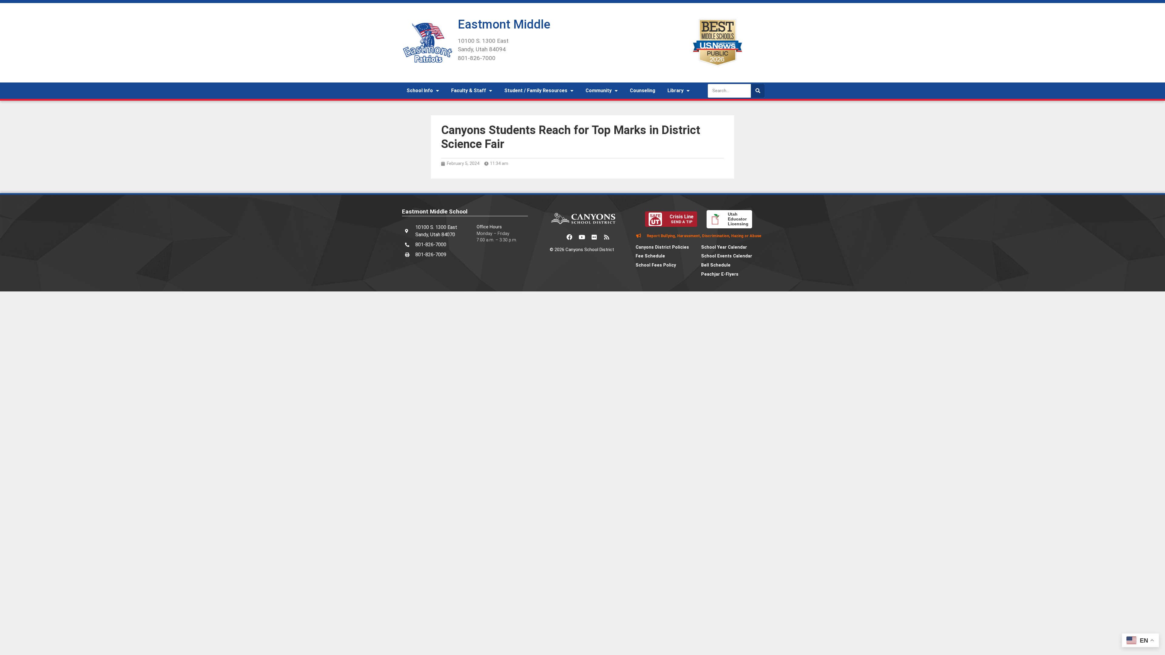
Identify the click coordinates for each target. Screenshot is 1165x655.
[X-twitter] (557, 237)
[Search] (758, 91)
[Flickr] (594, 237)
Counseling (642, 90)
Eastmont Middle (504, 24)
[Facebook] (569, 237)
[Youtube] (582, 237)
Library (675, 90)
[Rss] (607, 237)
